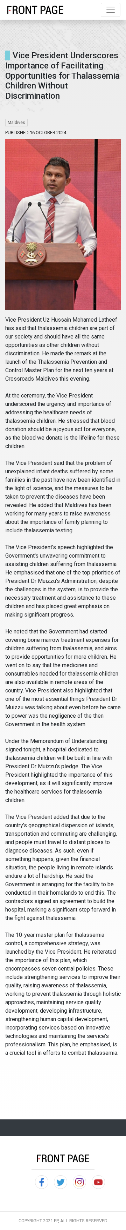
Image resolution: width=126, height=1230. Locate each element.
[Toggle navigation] (110, 10)
